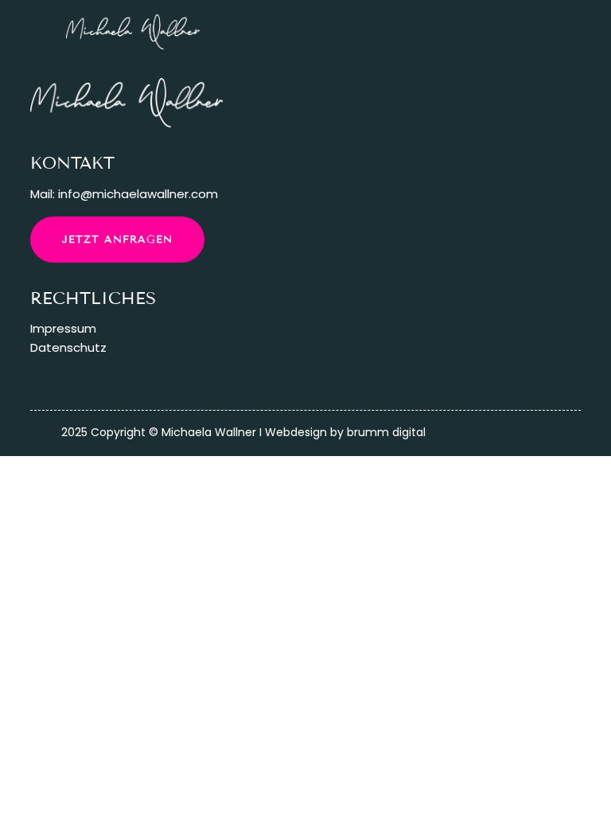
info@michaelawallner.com (138, 193)
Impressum (63, 328)
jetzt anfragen (117, 239)
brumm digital (386, 432)
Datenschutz (68, 347)
